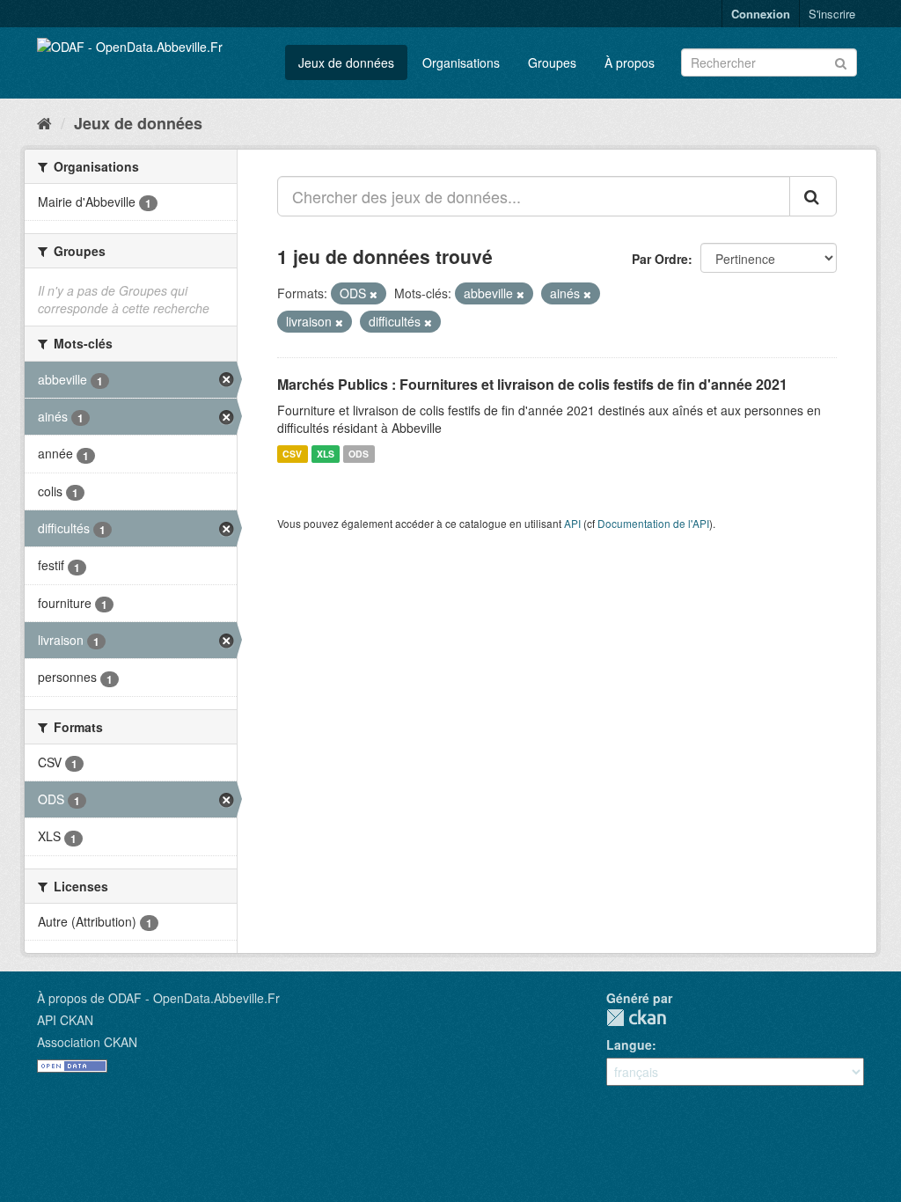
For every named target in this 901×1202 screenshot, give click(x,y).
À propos (629, 62)
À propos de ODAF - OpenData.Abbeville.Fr (158, 998)
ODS (358, 453)
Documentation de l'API (653, 523)
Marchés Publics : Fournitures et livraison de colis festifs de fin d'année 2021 (532, 384)
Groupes (552, 62)
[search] (813, 196)
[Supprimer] (373, 294)
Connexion (760, 13)
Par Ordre (660, 259)
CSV (292, 453)
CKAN (636, 1017)
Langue (629, 1044)
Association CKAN (87, 1042)
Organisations (461, 62)
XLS (325, 453)
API (572, 523)
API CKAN (65, 1020)
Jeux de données (346, 62)
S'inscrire (832, 13)
